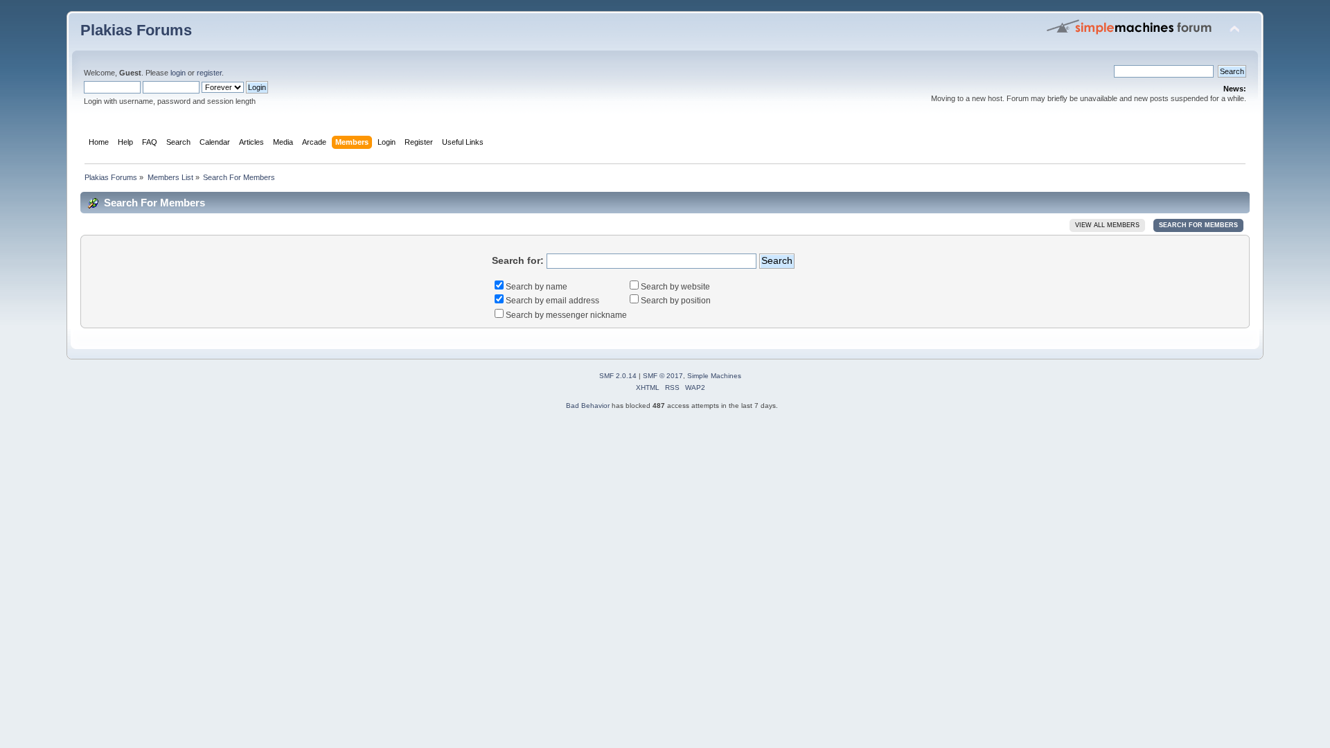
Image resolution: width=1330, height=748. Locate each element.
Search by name (536, 287)
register (209, 73)
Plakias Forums (136, 30)
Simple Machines (714, 376)
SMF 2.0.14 (618, 376)
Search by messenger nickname (566, 315)
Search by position (676, 300)
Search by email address (552, 300)
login (178, 73)
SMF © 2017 (663, 376)
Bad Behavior (588, 405)
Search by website (675, 287)
